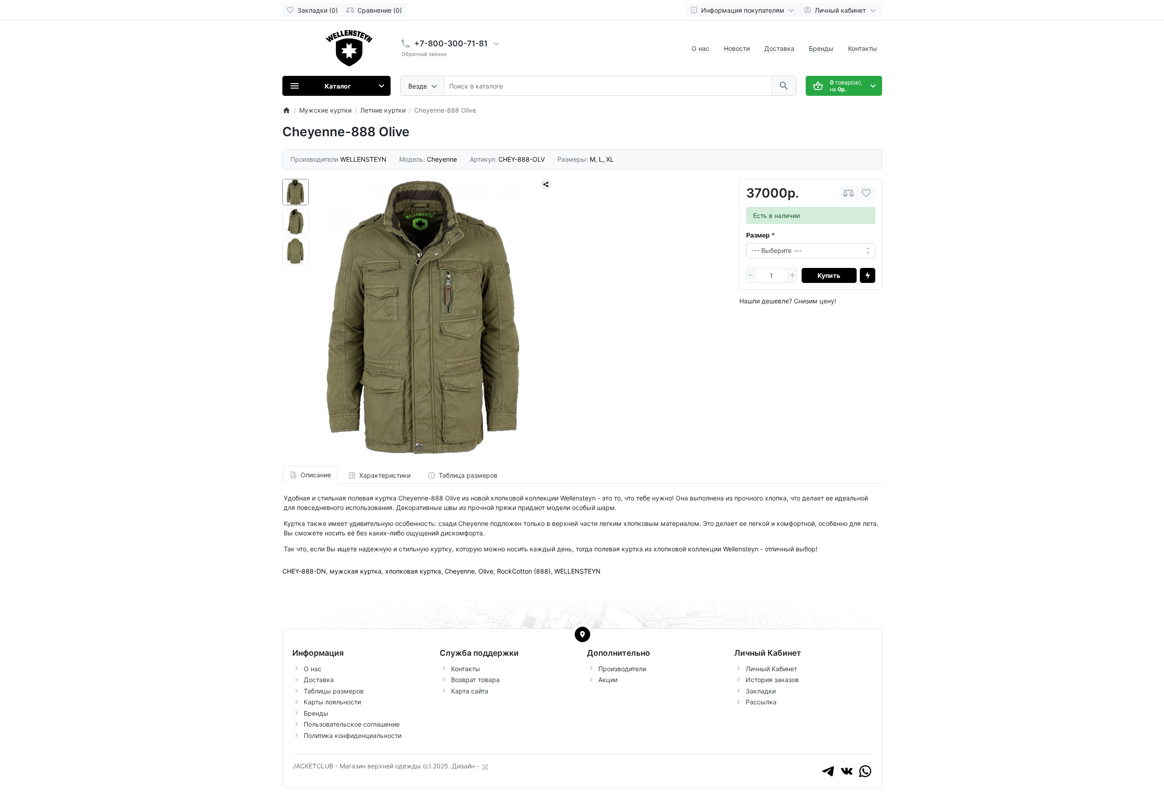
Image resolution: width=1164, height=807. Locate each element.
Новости (737, 48)
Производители (622, 669)
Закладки (761, 691)
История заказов (772, 679)
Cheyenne (460, 571)
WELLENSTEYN (577, 571)
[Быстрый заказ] (867, 275)
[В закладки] (866, 193)
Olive (485, 571)
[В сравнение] (848, 193)
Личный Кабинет (771, 669)
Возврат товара (475, 679)
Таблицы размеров (334, 691)
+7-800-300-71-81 (450, 43)
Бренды (821, 48)
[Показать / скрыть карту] (582, 634)
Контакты (862, 48)
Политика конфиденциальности (352, 735)
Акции (607, 679)
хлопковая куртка (413, 571)
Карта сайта (469, 691)
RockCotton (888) (524, 571)
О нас (700, 48)
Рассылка (761, 702)
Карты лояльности (332, 702)
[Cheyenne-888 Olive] (422, 317)
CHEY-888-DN (304, 571)
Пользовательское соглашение (352, 724)
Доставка (779, 48)
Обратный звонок (424, 54)
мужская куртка (355, 571)
